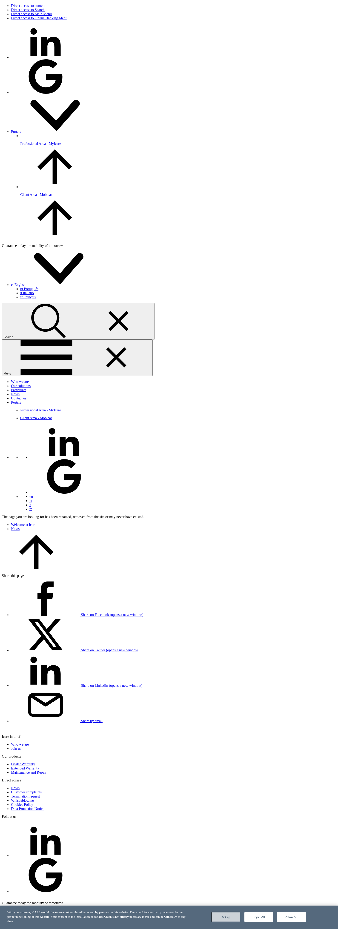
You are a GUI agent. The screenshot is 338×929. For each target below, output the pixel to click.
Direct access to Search (28, 10)
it (27, 293)
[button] (53, 285)
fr (28, 297)
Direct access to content (28, 6)
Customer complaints (26, 792)
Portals (16, 132)
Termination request (25, 796)
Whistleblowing (22, 800)
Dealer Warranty (23, 764)
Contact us (18, 398)
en (31, 497)
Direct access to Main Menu (31, 14)
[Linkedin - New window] (45, 57)
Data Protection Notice (27, 809)
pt (29, 289)
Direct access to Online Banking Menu (39, 18)
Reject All (258, 917)
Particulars (18, 390)
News (15, 394)
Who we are (20, 382)
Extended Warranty (25, 768)
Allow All (291, 917)
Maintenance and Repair (28, 772)
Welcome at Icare (23, 525)
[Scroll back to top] (36, 568)
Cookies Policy (22, 804)
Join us (16, 748)
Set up (226, 917)
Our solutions (21, 386)
